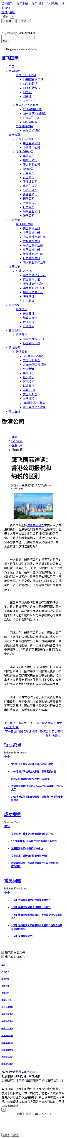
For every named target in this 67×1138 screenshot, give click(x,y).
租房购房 (28, 377)
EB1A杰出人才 (32, 109)
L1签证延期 (30, 83)
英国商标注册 (31, 249)
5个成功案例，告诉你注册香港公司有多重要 (34, 841)
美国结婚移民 (24, 126)
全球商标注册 (24, 224)
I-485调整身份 (31, 122)
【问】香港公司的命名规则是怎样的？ (31, 900)
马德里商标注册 (33, 245)
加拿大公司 (30, 160)
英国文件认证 (31, 279)
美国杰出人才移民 (27, 105)
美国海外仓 (30, 394)
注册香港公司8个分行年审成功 (27, 848)
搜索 (5, 41)
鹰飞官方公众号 (15, 952)
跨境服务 (14, 347)
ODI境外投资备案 (34, 402)
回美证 (27, 96)
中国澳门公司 (31, 147)
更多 (7, 756)
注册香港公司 (35, 525)
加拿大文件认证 (33, 292)
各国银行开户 (31, 343)
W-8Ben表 (29, 390)
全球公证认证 (24, 270)
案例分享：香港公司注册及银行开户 (29, 856)
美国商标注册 (31, 228)
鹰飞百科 (14, 411)
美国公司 (28, 156)
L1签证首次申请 (33, 79)
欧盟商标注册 (31, 241)
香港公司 (17, 445)
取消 (8, 21)
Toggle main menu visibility (21, 49)
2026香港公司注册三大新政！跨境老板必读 (33, 771)
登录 (4, 12)
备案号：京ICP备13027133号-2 (20, 1084)
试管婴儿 (28, 385)
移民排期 (37, 3)
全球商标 (14, 219)
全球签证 (14, 305)
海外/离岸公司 (25, 151)
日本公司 (28, 207)
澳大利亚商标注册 (34, 262)
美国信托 (28, 373)
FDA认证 (28, 300)
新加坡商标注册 (33, 253)
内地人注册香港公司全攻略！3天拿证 (30, 779)
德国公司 (28, 198)
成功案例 (12, 814)
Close (6, 1134)
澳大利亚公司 (31, 164)
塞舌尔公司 (30, 185)
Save (15, 1134)
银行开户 (21, 334)
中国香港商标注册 (34, 236)
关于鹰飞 (7, 3)
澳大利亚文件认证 (34, 288)
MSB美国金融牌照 (34, 364)
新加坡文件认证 (33, 283)
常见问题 (12, 880)
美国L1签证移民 (26, 75)
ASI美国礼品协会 (34, 356)
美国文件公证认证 (34, 275)
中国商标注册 (31, 232)
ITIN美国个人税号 (34, 407)
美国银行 (14, 330)
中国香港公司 (31, 143)
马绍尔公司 (30, 190)
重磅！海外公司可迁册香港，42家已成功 (32, 764)
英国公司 (28, 177)
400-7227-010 (30, 1071)
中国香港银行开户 (34, 339)
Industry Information (16, 752)
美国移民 (14, 71)
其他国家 (28, 326)
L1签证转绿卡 (31, 88)
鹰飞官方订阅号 (15, 956)
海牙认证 (14, 266)
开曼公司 (28, 173)
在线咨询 (52, 3)
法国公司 (28, 215)
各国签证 (21, 309)
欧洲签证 (28, 322)
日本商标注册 (31, 258)
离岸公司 (14, 134)
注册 (12, 12)
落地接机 (28, 381)
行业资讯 (17, 441)
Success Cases (12, 822)
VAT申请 (28, 368)
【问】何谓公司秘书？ (22, 936)
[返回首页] (4, 27)
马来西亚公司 (31, 211)
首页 (11, 66)
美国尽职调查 (31, 360)
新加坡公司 (30, 181)
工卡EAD (29, 100)
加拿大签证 (30, 317)
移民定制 (22, 3)
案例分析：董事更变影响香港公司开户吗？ (33, 834)
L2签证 (27, 92)
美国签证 (28, 313)
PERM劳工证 (31, 117)
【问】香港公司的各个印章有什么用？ (31, 907)
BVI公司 (28, 168)
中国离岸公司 (24, 139)
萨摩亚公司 (30, 202)
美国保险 (28, 398)
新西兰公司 (30, 194)
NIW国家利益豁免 (34, 113)
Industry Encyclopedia (17, 888)
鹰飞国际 (10, 58)
